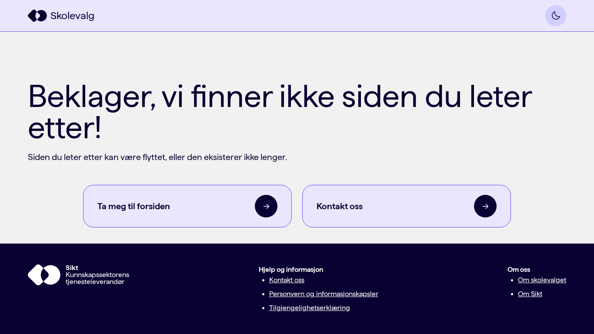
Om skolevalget (542, 280)
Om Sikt (530, 293)
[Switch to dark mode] (555, 15)
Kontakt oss (286, 280)
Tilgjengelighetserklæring (309, 307)
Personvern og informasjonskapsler (323, 293)
